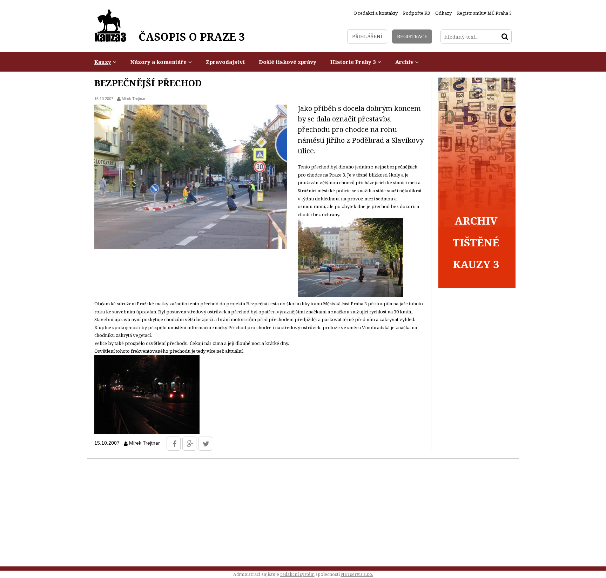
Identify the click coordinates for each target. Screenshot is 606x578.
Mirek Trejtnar (134, 99)
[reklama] (477, 286)
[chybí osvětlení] (147, 432)
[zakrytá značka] (350, 295)
